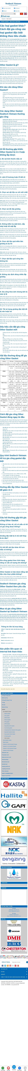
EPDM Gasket (7, 717)
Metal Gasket (5, 742)
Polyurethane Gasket (7, 674)
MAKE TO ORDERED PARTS (7, 773)
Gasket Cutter (6, 683)
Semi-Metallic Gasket (7, 740)
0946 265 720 (16, 909)
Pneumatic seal (5, 754)
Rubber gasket (7, 713)
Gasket (3, 709)
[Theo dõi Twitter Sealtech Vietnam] (5, 965)
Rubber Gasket (6, 657)
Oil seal (3, 704)
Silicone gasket (7, 719)
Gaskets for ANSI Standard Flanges (10, 744)
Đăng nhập (17, 11)
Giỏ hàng (17, 8)
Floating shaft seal (6, 766)
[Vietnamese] (21, 13)
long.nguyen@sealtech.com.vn (15, 916)
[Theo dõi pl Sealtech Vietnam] (13, 965)
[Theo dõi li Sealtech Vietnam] (8, 965)
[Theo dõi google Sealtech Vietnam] (18, 965)
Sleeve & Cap (5, 707)
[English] (25, 13)
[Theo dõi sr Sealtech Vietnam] (15, 965)
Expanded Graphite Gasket (9, 732)
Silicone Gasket (6, 664)
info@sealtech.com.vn (15, 911)
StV (18, 984)
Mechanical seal (5, 761)
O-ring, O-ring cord (6, 695)
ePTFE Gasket (7, 723)
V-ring (3, 702)
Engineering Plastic (6, 775)
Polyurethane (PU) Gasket (9, 725)
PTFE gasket (6, 721)
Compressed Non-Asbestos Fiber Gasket (11, 680)
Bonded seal (4, 764)
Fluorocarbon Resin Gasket (9, 734)
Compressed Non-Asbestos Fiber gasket (12, 729)
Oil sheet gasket (7, 736)
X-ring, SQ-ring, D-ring (7, 700)
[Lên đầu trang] (25, 1062)
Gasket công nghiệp (7, 654)
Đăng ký (5, 11)
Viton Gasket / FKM (13, 205)
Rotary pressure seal (6, 757)
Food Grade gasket (8, 727)
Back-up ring (5, 697)
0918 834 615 (15, 914)
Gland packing (5, 759)
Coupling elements (6, 768)
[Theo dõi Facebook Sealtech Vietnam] (2, 965)
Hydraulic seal (5, 752)
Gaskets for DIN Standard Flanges (9, 748)
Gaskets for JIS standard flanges (9, 746)
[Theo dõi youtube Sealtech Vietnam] (10, 965)
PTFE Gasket (5, 202)
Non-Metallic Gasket (7, 711)
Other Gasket (7, 738)
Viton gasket (6, 715)
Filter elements (5, 771)
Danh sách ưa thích (7, 8)
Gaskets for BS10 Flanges (8, 750)
